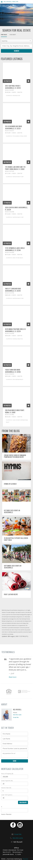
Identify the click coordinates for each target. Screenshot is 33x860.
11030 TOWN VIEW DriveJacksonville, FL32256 (13, 371)
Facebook (13, 825)
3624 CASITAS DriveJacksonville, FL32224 (16, 208)
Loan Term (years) (6, 795)
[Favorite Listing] (28, 81)
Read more (12, 677)
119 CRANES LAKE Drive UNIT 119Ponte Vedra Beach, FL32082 (15, 168)
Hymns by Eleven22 (10, 484)
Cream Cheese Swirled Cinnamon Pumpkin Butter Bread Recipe (15, 456)
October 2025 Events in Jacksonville (12, 511)
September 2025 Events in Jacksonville (12, 567)
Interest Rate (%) (6, 788)
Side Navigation (1, 2)
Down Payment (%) (7, 780)
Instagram (20, 825)
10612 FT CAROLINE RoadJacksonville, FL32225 (13, 289)
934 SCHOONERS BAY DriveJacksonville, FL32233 (13, 127)
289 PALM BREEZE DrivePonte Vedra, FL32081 (14, 411)
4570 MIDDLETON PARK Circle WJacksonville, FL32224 (15, 330)
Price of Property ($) (7, 773)
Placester (25, 859)
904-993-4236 (17, 715)
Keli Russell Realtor (11, 1)
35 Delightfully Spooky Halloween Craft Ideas (16, 539)
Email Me (16, 717)
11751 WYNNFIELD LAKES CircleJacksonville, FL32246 (15, 249)
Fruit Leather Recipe (11, 594)
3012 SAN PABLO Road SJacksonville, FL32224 (13, 87)
